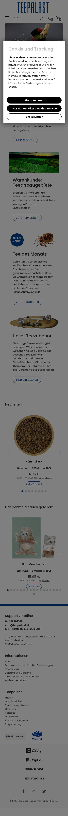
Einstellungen (34, 117)
